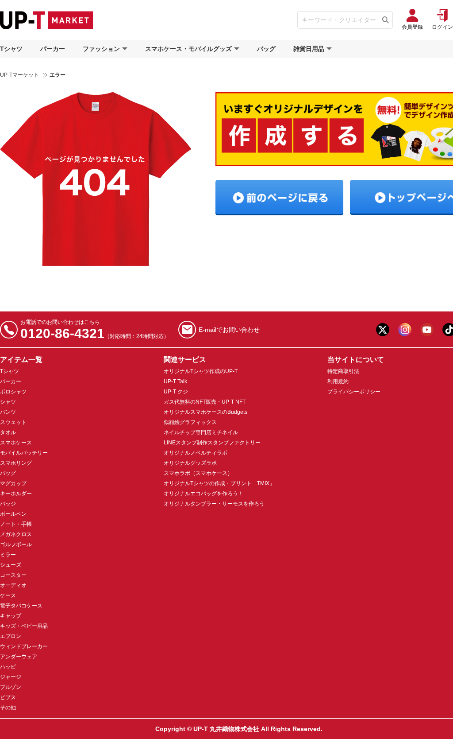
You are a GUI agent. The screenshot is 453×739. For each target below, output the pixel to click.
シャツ (8, 402)
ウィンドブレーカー (24, 646)
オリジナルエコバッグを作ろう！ (203, 493)
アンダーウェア (18, 656)
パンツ (8, 412)
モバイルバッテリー (24, 453)
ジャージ (10, 677)
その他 (8, 707)
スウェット (13, 422)
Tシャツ (11, 48)
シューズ (10, 565)
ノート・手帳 (16, 524)
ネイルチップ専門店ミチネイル (201, 432)
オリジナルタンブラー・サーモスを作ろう (214, 504)
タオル (8, 432)
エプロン (10, 636)
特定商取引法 (343, 371)
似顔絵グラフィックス (190, 422)
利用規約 (338, 381)
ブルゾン (10, 687)
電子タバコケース (21, 606)
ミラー (8, 555)
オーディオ (13, 585)
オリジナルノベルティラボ (195, 453)
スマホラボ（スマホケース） (198, 473)
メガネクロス (16, 534)
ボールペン (13, 514)
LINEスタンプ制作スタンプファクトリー (212, 443)
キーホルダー (16, 493)
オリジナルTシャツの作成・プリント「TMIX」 (219, 483)
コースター (13, 575)
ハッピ (8, 667)
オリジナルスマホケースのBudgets (205, 412)
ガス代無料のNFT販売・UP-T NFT (205, 402)
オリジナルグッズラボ (190, 463)
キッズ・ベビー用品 (24, 626)
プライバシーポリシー (353, 392)
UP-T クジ (176, 392)
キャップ (10, 616)
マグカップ (13, 483)
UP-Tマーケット (19, 75)
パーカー (52, 48)
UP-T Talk (175, 381)
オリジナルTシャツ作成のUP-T (201, 371)
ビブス (8, 697)
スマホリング (16, 463)
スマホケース (16, 443)
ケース (8, 595)
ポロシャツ (13, 392)
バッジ (8, 504)
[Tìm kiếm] (385, 19)
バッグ (266, 48)
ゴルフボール (16, 544)
